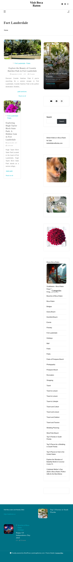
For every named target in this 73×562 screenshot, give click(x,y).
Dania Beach (51, 312)
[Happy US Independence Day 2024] (8, 533)
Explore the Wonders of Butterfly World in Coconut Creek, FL (55, 462)
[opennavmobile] (68, 12)
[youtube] (62, 4)
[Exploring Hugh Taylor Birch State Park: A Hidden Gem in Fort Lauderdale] (12, 107)
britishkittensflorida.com (54, 143)
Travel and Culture (53, 407)
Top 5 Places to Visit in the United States (55, 453)
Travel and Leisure (53, 412)
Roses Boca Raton (53, 262)
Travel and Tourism (53, 422)
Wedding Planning (53, 428)
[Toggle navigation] (5, 12)
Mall (48, 343)
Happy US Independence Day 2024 (23, 535)
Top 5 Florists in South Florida (46, 74)
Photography (51, 364)
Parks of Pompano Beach (55, 359)
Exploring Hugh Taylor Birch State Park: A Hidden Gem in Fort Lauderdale (11, 131)
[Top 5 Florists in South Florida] (43, 513)
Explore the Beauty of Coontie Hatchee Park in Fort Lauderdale (22, 69)
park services (22, 91)
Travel (49, 385)
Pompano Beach (52, 370)
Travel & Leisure (52, 391)
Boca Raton (51, 301)
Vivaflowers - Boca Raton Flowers (55, 288)
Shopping (50, 380)
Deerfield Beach (52, 317)
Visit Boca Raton (36, 4)
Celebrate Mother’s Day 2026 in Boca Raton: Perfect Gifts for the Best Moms (56, 472)
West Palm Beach (53, 433)
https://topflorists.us (9, 514)
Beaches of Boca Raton (55, 296)
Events (49, 322)
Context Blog (59, 553)
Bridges (49, 306)
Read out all (22, 96)
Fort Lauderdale (20, 63)
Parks (28, 63)
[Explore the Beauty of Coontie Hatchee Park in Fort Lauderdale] (22, 49)
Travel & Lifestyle (52, 401)
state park (9, 171)
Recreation (50, 375)
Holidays (50, 338)
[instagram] (67, 4)
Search (49, 117)
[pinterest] (65, 4)
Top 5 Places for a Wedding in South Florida (56, 445)
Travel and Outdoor (53, 417)
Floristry (49, 327)
